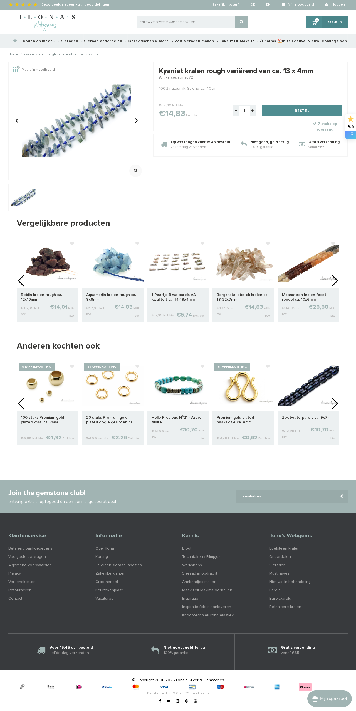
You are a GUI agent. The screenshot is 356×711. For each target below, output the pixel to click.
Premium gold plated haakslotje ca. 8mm (235, 420)
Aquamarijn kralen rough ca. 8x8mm (111, 297)
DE (253, 4)
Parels (274, 590)
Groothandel (106, 582)
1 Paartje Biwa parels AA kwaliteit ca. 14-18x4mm (174, 297)
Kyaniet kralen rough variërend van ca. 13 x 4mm (61, 55)
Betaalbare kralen (285, 607)
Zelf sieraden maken (195, 41)
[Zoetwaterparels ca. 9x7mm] (308, 386)
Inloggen (337, 4)
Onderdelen (280, 557)
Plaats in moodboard (38, 70)
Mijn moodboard (300, 4)
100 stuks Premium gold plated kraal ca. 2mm (42, 420)
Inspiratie (190, 598)
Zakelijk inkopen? (225, 4)
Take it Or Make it (237, 41)
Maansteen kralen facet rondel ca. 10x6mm (304, 297)
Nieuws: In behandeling (290, 582)
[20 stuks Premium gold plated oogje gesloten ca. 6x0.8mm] (113, 386)
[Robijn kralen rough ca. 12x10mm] (47, 263)
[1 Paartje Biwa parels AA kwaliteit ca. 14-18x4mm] (178, 263)
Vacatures (104, 598)
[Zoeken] (241, 22)
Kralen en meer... (39, 41)
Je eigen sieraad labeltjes (118, 565)
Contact (15, 598)
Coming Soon (334, 41)
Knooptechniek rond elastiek (208, 615)
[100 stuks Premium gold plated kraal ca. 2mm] (47, 386)
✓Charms (268, 41)
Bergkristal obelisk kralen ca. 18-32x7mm (242, 297)
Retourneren (19, 590)
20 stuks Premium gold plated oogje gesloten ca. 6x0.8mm (110, 420)
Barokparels (280, 598)
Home (13, 55)
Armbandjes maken (199, 582)
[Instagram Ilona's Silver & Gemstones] (177, 701)
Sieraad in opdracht (199, 573)
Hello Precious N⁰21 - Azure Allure (177, 420)
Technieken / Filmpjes (201, 557)
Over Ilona (104, 548)
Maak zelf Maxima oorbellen (207, 590)
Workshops (192, 565)
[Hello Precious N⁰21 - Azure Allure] (178, 386)
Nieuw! (314, 41)
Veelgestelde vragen (27, 557)
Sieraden (70, 41)
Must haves (279, 573)
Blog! (186, 548)
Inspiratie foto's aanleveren (206, 607)
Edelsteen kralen (284, 548)
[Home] (15, 41)
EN (268, 4)
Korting (101, 557)
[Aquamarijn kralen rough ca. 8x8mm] (113, 263)
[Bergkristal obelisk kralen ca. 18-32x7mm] (243, 263)
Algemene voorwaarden (30, 565)
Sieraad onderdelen (103, 41)
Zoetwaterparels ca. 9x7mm (307, 418)
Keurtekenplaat (109, 590)
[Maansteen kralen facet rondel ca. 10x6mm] (308, 263)
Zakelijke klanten (110, 573)
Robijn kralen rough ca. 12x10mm (41, 297)
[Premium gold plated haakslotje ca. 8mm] (243, 386)
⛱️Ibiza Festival (291, 41)
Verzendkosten (22, 582)
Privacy (14, 573)
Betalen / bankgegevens (30, 548)
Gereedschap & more (149, 41)
